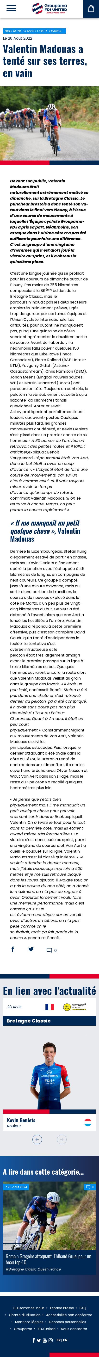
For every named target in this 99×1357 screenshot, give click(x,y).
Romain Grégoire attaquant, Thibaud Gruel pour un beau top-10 (48, 1259)
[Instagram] (51, 1340)
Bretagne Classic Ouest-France (33, 31)
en (65, 1340)
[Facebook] (34, 1340)
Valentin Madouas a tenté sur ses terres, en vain (45, 60)
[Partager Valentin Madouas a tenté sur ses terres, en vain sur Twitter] (35, 949)
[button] (37, 1139)
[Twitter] (39, 1340)
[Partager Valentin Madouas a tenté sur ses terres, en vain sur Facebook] (17, 949)
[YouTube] (45, 1340)
